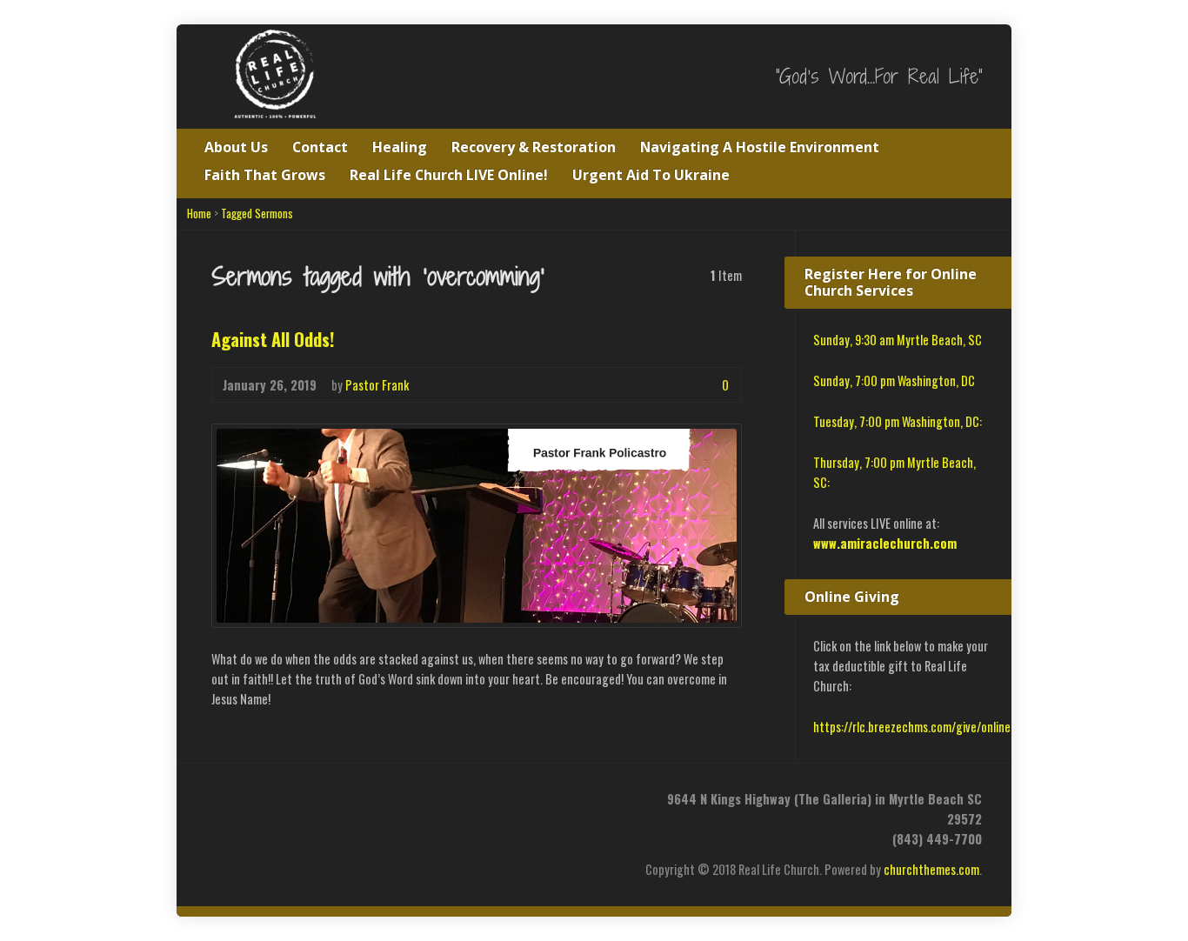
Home (199, 213)
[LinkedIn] (442, 807)
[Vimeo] (351, 807)
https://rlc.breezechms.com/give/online (912, 726)
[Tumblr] (419, 807)
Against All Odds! (272, 339)
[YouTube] (329, 807)
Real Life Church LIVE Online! (449, 174)
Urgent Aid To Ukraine (651, 174)
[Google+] (283, 807)
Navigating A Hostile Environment (759, 147)
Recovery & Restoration (533, 147)
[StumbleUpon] (397, 807)
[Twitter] (238, 807)
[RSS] (216, 807)
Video (669, 385)
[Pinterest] (306, 807)
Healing (399, 147)
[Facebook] (261, 807)
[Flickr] (374, 807)
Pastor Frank (377, 385)
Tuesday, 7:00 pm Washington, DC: (897, 421)
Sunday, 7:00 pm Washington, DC (894, 380)
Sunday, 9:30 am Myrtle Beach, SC (897, 339)
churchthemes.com (931, 869)
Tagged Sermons (257, 213)
